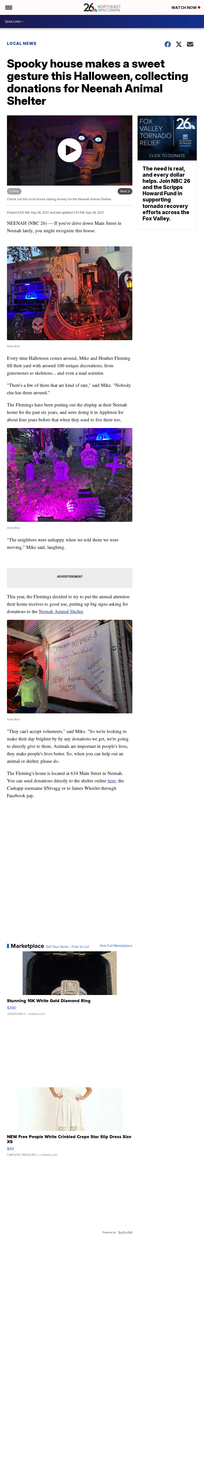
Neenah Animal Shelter (61, 611)
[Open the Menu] (8, 7)
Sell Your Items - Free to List (67, 947)
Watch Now (184, 7)
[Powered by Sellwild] (125, 1232)
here (112, 780)
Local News (22, 43)
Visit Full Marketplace (116, 946)
